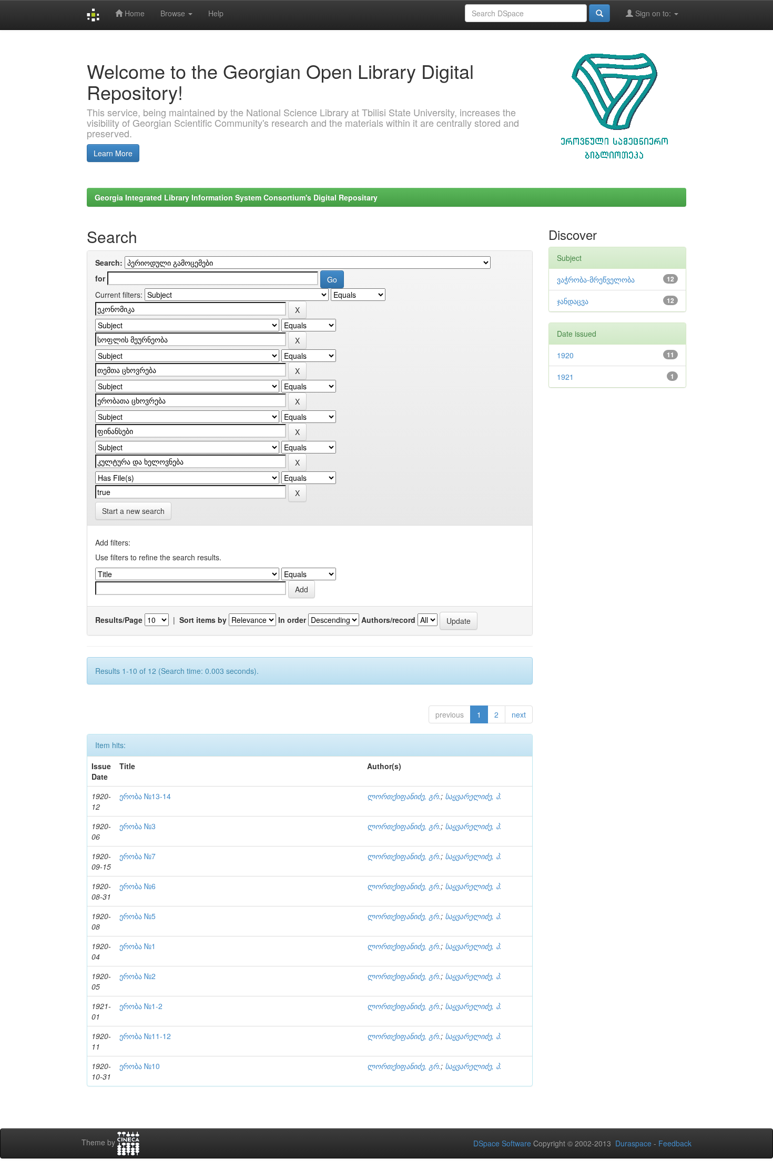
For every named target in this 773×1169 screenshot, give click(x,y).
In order (292, 619)
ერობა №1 (137, 946)
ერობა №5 (137, 916)
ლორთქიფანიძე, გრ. (404, 796)
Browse (173, 13)
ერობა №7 (137, 856)
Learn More (113, 153)
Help (215, 13)
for (100, 278)
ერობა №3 (137, 826)
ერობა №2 (137, 976)
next (519, 714)
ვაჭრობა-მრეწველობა (596, 279)
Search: (109, 262)
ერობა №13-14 (145, 796)
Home (134, 13)
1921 (565, 376)
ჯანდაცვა (572, 301)
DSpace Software (502, 1143)
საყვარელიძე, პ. (473, 796)
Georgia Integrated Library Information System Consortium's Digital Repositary (236, 197)
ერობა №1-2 (140, 1006)
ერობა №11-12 (145, 1036)
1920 (565, 355)
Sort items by (203, 619)
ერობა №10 (139, 1066)
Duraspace (633, 1143)
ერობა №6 (137, 886)
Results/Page (119, 619)
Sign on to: (653, 13)
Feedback (674, 1143)
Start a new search (133, 511)
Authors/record (388, 619)
